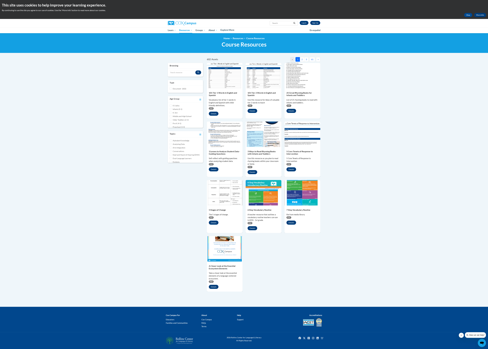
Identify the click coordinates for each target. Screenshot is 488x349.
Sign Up (315, 23)
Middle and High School (182, 116)
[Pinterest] (309, 338)
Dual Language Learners (182, 158)
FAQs (203, 323)
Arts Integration (179, 148)
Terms (204, 326)
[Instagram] (313, 338)
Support (240, 319)
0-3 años (176, 106)
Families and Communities (177, 323)
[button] (294, 23)
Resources (238, 38)
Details (213, 114)
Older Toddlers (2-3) (181, 120)
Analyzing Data (179, 144)
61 (312, 59)
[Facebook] (300, 338)
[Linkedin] (318, 338)
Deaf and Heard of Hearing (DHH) (186, 155)
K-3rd (175, 113)
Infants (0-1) (177, 109)
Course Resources (255, 38)
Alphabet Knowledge (181, 140)
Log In (304, 23)
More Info (480, 15)
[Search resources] (198, 72)
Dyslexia (176, 162)
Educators (170, 319)
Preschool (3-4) (179, 127)
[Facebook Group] (322, 338)
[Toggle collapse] (200, 99)
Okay (468, 15)
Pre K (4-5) (177, 123)
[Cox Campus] (192, 23)
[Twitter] (304, 338)
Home (227, 38)
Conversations (178, 151)
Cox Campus (206, 319)
